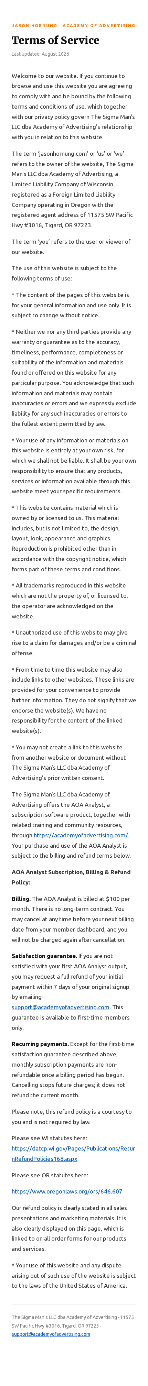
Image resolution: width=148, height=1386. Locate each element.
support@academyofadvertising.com (51, 1334)
